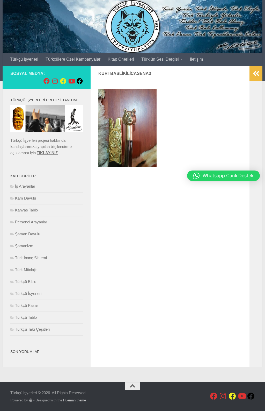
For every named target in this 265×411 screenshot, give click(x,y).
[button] (223, 176)
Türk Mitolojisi (26, 269)
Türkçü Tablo (26, 317)
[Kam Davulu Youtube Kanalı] (71, 81)
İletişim (196, 59)
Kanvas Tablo (26, 210)
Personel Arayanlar (31, 222)
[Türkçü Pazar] (63, 81)
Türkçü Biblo (25, 281)
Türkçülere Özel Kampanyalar (73, 59)
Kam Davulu (25, 198)
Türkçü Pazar (26, 305)
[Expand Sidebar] (255, 73)
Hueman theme (74, 400)
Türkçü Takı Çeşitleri (32, 329)
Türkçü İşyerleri (24, 59)
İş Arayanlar (25, 186)
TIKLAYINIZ (47, 153)
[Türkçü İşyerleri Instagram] (55, 81)
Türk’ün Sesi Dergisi (160, 59)
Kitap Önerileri (121, 59)
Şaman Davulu (27, 234)
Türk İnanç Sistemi (31, 258)
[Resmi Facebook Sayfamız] (46, 81)
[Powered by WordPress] (30, 400)
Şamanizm (24, 246)
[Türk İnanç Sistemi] (80, 81)
